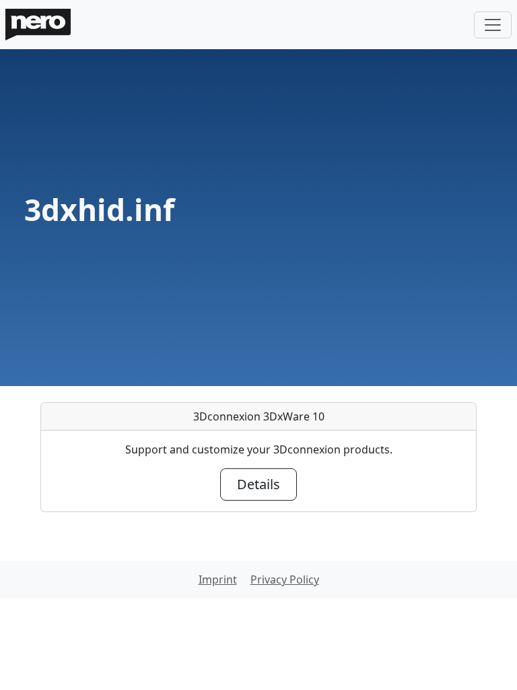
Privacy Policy (284, 579)
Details (258, 484)
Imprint (218, 579)
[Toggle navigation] (493, 24)
